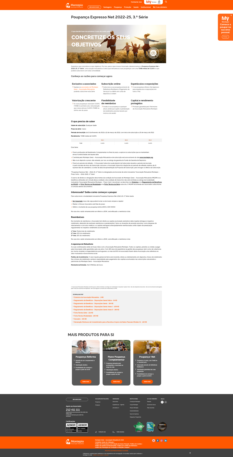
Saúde (136, 7)
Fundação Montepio (135, 401)
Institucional (146, 7)
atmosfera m (116, 407)
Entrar (225, 37)
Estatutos (135, 182)
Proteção (127, 7)
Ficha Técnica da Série (112, 184)
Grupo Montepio (134, 404)
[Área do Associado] (153, 2)
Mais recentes (150, 407)
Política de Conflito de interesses (127, 445)
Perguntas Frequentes (135, 417)
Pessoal (149, 401)
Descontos (115, 401)
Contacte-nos (136, 2)
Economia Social (151, 404)
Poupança (118, 7)
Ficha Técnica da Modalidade (91, 184)
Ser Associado (94, 7)
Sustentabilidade (134, 411)
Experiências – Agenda (118, 404)
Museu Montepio (134, 407)
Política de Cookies (136, 444)
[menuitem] (94, 7)
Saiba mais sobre (100, 455)
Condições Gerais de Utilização (104, 442)
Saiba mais (85, 381)
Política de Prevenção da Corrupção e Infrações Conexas (112, 447)
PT (162, 402)
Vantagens (107, 7)
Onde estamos (120, 432)
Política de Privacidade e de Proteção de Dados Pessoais (112, 444)
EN (165, 402)
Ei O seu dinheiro (152, 399)
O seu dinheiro (161, 7)
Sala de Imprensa (134, 414)
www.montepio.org (146, 157)
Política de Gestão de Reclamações (105, 445)
